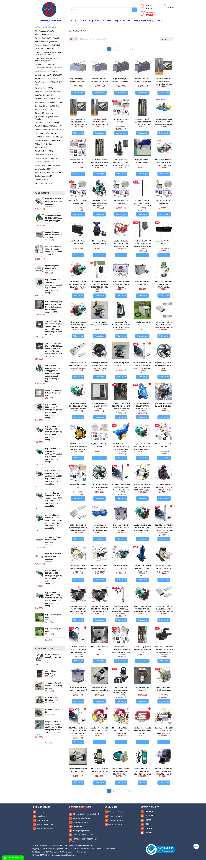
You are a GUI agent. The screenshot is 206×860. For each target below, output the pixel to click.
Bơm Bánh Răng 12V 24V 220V (46, 158)
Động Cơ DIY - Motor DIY (44, 113)
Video (98, 21)
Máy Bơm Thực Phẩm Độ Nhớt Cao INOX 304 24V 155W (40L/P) (120, 730)
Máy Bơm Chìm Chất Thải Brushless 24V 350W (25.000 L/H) (142, 568)
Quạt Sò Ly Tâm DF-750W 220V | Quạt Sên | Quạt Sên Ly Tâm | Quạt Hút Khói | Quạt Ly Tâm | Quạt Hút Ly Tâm (164, 774)
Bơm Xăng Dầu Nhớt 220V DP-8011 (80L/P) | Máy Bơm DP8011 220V (99, 365)
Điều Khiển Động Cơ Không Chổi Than (49, 102)
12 (128, 49)
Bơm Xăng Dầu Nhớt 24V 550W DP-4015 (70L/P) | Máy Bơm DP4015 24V (78, 609)
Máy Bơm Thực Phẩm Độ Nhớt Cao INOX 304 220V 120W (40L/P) (99, 730)
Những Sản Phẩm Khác (43, 144)
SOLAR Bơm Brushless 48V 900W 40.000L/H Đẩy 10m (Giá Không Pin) (78, 446)
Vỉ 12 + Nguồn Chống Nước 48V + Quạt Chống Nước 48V (99, 690)
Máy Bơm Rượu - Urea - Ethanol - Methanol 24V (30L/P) (78, 568)
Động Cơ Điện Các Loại (43, 109)
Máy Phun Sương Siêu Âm (45, 31)
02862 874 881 (77, 826)
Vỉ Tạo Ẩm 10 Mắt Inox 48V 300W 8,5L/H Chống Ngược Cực (53, 201)
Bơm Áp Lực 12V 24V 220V (45, 64)
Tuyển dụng (146, 21)
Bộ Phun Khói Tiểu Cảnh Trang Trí (47, 38)
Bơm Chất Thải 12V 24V (44, 151)
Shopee (117, 21)
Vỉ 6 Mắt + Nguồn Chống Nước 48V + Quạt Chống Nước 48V (54, 685)
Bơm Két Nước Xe (41, 180)
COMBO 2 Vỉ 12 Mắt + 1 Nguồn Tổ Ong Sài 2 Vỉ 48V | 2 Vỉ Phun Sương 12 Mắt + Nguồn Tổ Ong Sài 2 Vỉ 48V (164, 327)
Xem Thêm (49, 640)
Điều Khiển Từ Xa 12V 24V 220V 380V (49, 173)
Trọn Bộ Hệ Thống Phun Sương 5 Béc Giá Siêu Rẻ (53, 657)
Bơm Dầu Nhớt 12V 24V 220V (46, 71)
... (122, 49)
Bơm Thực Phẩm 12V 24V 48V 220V (48, 68)
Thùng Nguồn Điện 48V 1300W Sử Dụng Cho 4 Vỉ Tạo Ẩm (78, 690)
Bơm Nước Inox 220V (43, 169)
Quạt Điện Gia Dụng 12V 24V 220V (47, 99)
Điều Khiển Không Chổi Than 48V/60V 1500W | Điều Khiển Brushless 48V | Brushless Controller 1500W (53, 307)
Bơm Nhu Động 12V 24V (44, 88)
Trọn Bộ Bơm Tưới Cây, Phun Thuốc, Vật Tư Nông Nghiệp (48, 59)
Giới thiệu (73, 21)
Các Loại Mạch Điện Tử (43, 176)
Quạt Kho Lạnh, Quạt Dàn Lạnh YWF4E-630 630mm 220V (163, 365)
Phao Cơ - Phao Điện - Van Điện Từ (48, 130)
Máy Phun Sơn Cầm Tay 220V (46, 133)
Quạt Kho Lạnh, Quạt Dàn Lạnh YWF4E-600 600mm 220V (163, 406)
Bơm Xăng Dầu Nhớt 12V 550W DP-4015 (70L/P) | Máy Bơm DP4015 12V (99, 609)
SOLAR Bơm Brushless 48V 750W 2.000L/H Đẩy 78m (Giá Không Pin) (99, 527)
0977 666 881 (77, 818)
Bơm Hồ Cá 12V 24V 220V (44, 162)
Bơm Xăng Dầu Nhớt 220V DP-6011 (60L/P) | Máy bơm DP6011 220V (164, 730)
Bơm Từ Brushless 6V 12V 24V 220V (48, 75)
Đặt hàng (107, 21)
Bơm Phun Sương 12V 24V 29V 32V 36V (48, 83)
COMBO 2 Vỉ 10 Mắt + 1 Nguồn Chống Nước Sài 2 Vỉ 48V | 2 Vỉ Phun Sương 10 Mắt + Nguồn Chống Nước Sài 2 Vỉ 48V (78, 530)
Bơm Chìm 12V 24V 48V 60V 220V (48, 92)
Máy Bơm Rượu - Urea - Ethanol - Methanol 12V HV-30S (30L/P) (99, 568)
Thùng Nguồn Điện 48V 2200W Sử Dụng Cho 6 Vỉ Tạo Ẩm (120, 284)
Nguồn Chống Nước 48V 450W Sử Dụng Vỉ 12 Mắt (53, 392)
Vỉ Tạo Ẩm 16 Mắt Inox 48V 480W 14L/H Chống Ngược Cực (53, 556)
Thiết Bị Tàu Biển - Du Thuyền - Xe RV (49, 140)
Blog (91, 21)
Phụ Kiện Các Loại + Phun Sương (47, 123)
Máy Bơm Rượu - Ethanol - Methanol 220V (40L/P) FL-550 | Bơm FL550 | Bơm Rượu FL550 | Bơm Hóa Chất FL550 (164, 571)
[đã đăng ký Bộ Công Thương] (160, 849)
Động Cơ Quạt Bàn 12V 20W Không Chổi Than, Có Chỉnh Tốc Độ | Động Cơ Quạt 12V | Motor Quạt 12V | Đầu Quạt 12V (53, 727)
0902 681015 (76, 822)
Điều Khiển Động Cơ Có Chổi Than (47, 106)
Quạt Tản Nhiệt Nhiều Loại (44, 95)
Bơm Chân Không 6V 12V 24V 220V (48, 126)
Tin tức (83, 21)
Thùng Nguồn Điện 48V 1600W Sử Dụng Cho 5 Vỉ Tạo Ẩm (120, 527)
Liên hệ (157, 21)
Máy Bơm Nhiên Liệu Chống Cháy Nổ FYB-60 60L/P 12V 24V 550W (121, 243)
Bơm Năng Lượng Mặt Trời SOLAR (47, 45)
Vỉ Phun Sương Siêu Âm (44, 34)
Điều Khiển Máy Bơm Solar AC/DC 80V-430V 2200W (99, 406)
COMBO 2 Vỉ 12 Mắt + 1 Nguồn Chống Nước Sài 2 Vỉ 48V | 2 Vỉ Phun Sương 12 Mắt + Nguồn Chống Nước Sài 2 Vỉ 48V (78, 368)
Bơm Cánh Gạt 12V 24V (44, 155)
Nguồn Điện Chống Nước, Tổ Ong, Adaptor (47, 118)
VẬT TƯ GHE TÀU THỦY (44, 183)
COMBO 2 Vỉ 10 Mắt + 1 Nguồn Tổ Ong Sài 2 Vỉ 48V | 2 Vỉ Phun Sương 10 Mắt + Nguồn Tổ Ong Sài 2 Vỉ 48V (164, 611)
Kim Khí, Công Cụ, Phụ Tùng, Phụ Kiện (49, 137)
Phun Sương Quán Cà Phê (45, 49)
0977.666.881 (151, 13)
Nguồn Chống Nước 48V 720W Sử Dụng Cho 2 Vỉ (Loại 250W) (53, 234)
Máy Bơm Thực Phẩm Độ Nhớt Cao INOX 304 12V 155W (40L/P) (142, 730)
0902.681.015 (151, 15)
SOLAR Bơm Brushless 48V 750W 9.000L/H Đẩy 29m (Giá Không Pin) (121, 446)
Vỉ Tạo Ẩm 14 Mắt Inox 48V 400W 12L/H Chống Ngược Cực (53, 539)
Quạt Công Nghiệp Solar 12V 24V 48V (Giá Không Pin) (142, 649)
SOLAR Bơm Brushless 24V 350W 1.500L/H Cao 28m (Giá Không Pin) (53, 218)
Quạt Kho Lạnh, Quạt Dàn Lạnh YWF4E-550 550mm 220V (99, 487)
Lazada (126, 21)
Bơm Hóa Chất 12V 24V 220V (46, 79)
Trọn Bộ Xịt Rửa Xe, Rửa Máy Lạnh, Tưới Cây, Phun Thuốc (48, 53)
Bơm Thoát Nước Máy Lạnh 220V (47, 165)
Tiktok (135, 21)
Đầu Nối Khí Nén (41, 148)
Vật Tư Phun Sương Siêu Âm (46, 42)
